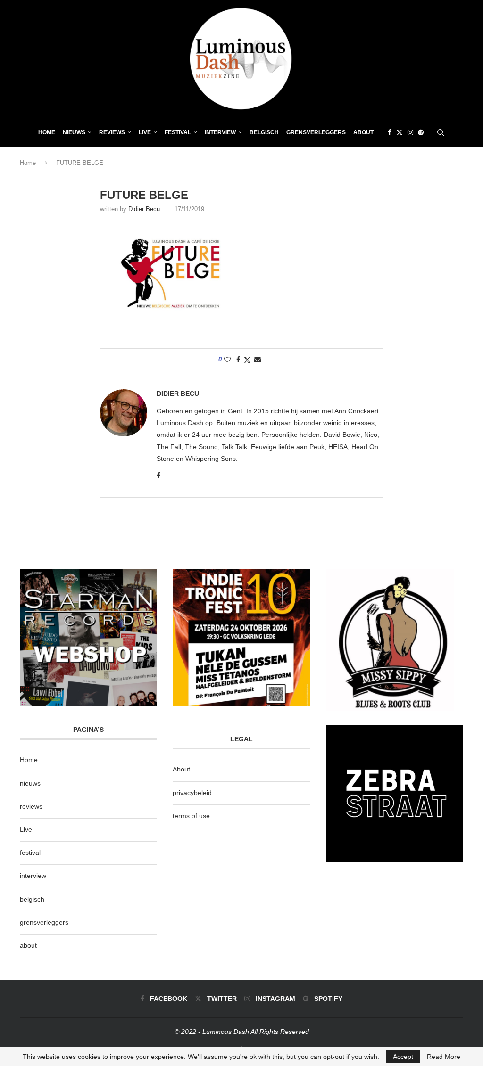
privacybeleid (192, 792)
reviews (31, 806)
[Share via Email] (257, 359)
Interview (220, 132)
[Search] (440, 132)
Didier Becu (144, 209)
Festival (178, 132)
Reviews (112, 132)
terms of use (191, 816)
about (28, 945)
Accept (403, 1056)
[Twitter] (399, 132)
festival (30, 852)
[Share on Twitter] (247, 360)
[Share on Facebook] (238, 359)
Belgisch (264, 132)
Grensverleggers (316, 132)
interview (33, 875)
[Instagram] (410, 132)
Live (145, 132)
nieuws (74, 132)
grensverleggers (44, 922)
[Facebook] (389, 132)
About (363, 132)
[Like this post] (227, 359)
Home (46, 132)
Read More (443, 1056)
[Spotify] (421, 132)
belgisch (32, 899)
